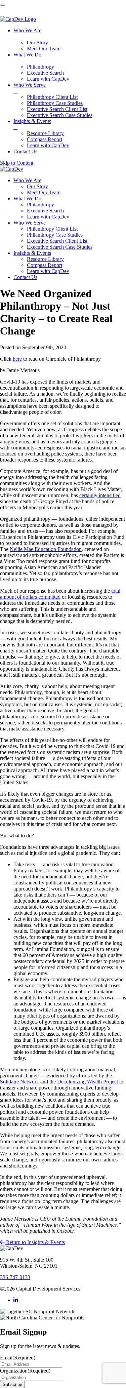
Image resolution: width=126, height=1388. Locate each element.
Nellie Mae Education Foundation (46, 549)
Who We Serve (29, 223)
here (17, 359)
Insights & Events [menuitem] (32, 124)
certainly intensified (100, 495)
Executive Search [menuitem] (45, 73)
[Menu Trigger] (2, 5)
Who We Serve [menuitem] (29, 88)
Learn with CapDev (48, 217)
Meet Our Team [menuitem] (43, 48)
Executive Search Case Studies (59, 247)
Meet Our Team (43, 192)
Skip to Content (16, 163)
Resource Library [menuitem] (45, 133)
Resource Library (45, 259)
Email (17, 1357)
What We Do (27, 198)
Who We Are (27, 180)
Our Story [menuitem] (37, 42)
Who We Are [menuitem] (27, 33)
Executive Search (45, 210)
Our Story (37, 186)
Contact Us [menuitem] (25, 151)
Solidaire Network (19, 1081)
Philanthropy (40, 204)
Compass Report (44, 265)
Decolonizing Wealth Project (87, 1081)
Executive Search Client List (57, 241)
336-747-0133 (15, 1277)
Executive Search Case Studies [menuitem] (59, 115)
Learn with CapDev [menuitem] (48, 79)
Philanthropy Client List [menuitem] (52, 97)
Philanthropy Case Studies (55, 235)
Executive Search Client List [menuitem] (57, 109)
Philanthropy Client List (52, 229)
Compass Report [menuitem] (44, 139)
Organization (25, 1371)
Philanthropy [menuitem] (40, 67)
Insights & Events (32, 253)
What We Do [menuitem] (27, 58)
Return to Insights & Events (35, 1242)
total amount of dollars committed (60, 594)
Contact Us (25, 277)
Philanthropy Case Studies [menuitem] (55, 103)
